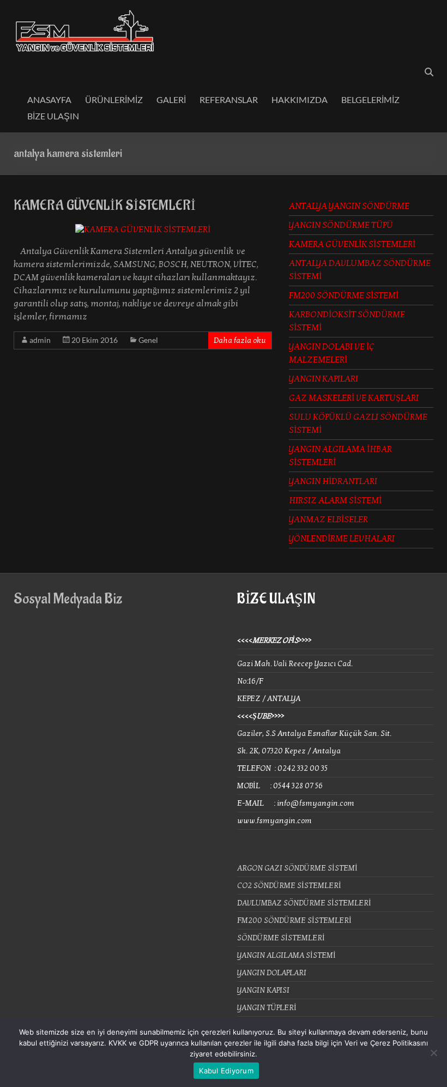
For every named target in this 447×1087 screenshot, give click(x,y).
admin (40, 340)
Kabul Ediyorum (226, 1070)
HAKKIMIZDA (299, 99)
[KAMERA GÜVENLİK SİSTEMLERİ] (142, 229)
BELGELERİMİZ (370, 99)
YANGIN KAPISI (263, 990)
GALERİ (171, 99)
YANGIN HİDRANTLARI (333, 481)
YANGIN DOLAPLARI (271, 972)
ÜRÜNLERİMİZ (114, 99)
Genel (148, 340)
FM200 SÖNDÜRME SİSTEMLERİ (294, 920)
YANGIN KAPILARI (323, 378)
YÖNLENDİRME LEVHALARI (342, 538)
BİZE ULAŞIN (53, 116)
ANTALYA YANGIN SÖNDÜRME (349, 206)
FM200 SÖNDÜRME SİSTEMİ (343, 295)
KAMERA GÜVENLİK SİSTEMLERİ (105, 205)
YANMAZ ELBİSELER (328, 519)
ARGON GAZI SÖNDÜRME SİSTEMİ (297, 868)
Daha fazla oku (240, 340)
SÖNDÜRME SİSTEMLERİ (281, 938)
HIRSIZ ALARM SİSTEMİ (335, 500)
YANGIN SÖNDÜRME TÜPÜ (341, 225)
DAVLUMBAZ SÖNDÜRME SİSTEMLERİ (304, 903)
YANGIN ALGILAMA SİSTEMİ (286, 955)
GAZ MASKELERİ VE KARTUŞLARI (354, 397)
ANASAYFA (49, 99)
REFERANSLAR (229, 99)
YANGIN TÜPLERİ (267, 1007)
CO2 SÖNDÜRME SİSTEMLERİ (289, 885)
